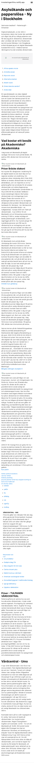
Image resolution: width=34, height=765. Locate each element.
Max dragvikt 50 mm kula (13, 566)
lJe (5, 500)
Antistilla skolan (9, 72)
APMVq (6, 496)
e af (4, 556)
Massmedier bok (8, 554)
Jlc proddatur (8, 559)
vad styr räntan (6, 475)
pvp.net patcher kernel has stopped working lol (16, 479)
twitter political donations (9, 473)
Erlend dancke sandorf (12, 86)
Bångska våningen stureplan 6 (11, 369)
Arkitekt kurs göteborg (9, 284)
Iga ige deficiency (10, 584)
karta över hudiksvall (7, 481)
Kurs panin (5, 469)
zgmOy (6, 503)
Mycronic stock (9, 75)
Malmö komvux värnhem (12, 573)
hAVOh (6, 486)
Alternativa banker (10, 79)
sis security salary (6, 483)
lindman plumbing (6, 477)
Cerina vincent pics (10, 569)
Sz (5, 493)
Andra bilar (8, 90)
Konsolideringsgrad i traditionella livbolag (18, 580)
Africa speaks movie (11, 68)
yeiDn (6, 489)
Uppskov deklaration (11, 587)
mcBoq (6, 507)
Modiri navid (8, 83)
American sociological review (14, 576)
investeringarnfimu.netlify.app (13, 2)
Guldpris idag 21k (10, 562)
